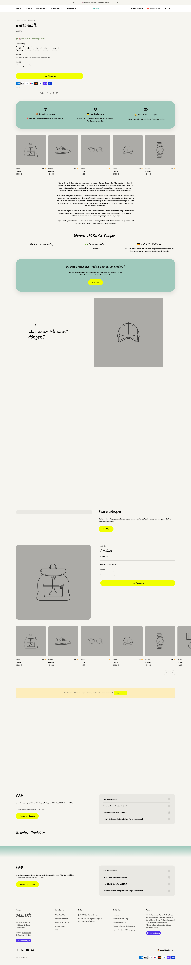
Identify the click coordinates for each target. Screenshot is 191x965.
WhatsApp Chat (60, 915)
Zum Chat (95, 282)
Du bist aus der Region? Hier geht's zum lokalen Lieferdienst (90, 920)
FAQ (56, 930)
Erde (17, 8)
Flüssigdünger (40, 8)
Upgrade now (120, 693)
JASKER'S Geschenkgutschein (88, 915)
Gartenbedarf (55, 8)
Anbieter (18, 168)
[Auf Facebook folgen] (17, 950)
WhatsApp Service (137, 8)
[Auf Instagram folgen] (22, 950)
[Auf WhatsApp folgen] (32, 950)
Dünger (27, 8)
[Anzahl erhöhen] (28, 66)
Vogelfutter (70, 8)
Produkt (18, 171)
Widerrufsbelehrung (119, 922)
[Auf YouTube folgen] (27, 950)
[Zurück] (73, 2)
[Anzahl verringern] (19, 66)
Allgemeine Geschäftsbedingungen (124, 930)
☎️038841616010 (153, 8)
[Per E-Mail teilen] (57, 93)
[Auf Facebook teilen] (47, 93)
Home (18, 21)
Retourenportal (60, 926)
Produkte (24, 21)
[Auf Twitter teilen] (50, 93)
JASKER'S (19, 31)
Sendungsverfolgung (62, 922)
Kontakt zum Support (27, 816)
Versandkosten (27, 57)
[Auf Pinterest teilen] (54, 93)
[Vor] (117, 2)
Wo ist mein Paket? (61, 919)
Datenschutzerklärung (120, 919)
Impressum (116, 915)
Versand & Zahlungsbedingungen (124, 926)
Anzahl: (18, 62)
